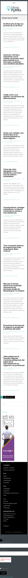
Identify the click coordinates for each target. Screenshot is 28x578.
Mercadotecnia (12, 47)
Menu (14, 3)
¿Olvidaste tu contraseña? (6, 577)
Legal (4, 495)
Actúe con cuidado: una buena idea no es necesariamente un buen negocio (13, 135)
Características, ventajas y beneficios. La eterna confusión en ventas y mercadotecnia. (13, 210)
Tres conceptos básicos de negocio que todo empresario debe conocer (13, 248)
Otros (18, 47)
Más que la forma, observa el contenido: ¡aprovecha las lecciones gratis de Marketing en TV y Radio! (13, 287)
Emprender (11, 161)
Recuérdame (4, 568)
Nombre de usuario (5, 542)
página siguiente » (10, 398)
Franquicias (6, 491)
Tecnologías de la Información (10, 493)
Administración (7, 480)
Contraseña (3, 550)
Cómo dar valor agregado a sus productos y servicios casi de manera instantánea (12, 172)
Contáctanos (6, 507)
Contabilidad (6, 488)
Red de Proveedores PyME (10, 503)
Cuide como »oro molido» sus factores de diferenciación (13, 96)
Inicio (4, 499)
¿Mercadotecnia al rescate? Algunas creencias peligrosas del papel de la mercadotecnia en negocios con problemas (14, 360)
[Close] (1, 540)
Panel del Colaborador (9, 470)
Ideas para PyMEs (14, 9)
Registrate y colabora (8, 467)
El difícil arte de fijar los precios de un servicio (13, 25)
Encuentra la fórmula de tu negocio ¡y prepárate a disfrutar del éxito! (13, 327)
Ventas (5, 476)
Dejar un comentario (8, 29)
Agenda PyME (6, 505)
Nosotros (5, 501)
